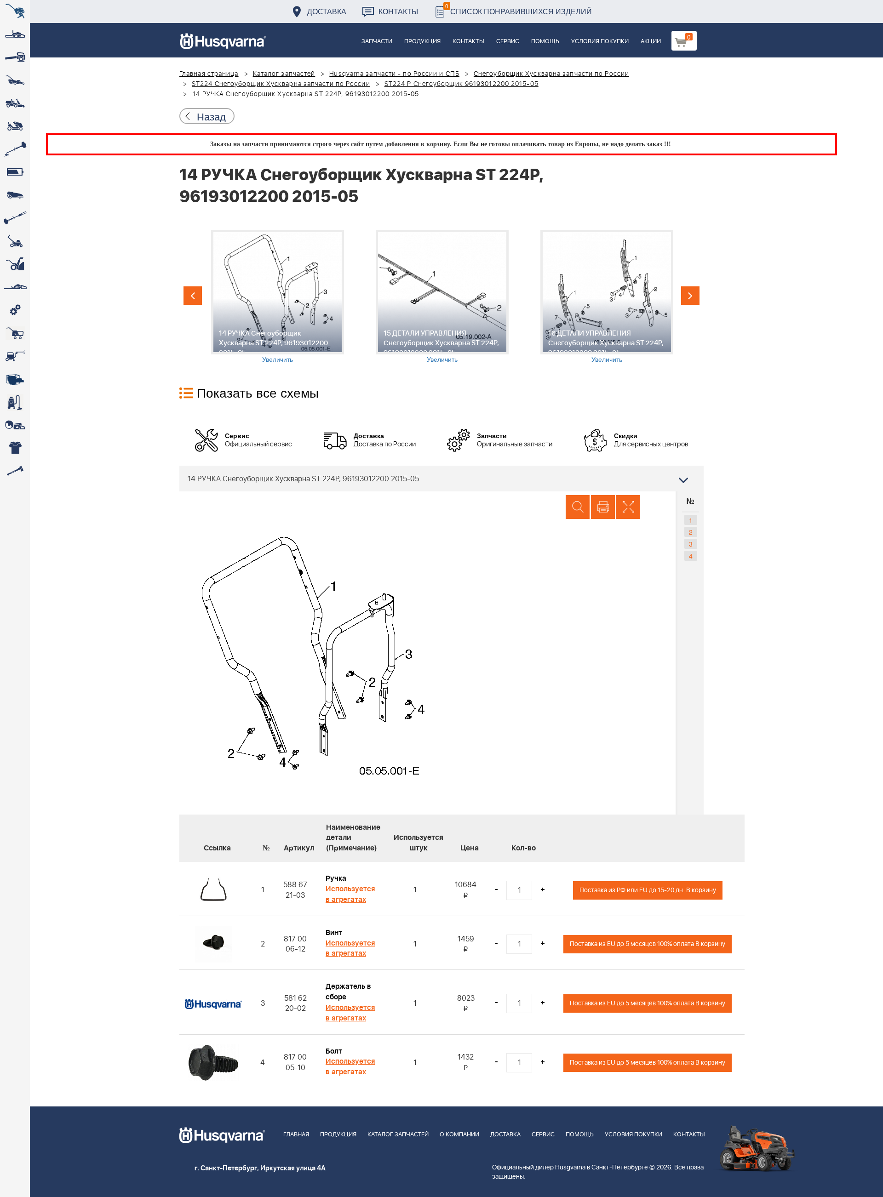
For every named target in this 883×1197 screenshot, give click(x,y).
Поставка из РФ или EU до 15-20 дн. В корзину (647, 890)
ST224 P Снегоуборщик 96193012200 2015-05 (461, 84)
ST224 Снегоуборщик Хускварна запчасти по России (281, 84)
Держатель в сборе (348, 992)
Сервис (507, 41)
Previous (192, 295)
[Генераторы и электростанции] (15, 333)
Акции (651, 41)
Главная (296, 1134)
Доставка (326, 11)
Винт (334, 932)
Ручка (336, 878)
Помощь (545, 41)
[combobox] (441, 478)
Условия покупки (600, 41)
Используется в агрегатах (350, 894)
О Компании (459, 1134)
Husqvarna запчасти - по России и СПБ (394, 74)
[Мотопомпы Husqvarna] (15, 379)
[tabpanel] (277, 297)
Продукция (422, 41)
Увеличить (277, 359)
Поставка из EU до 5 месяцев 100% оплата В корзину (647, 944)
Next (690, 295)
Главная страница (209, 74)
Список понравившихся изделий (518, 9)
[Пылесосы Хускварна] (15, 402)
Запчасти (376, 41)
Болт (334, 1051)
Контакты (398, 11)
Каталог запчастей (284, 74)
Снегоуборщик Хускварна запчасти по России (551, 74)
